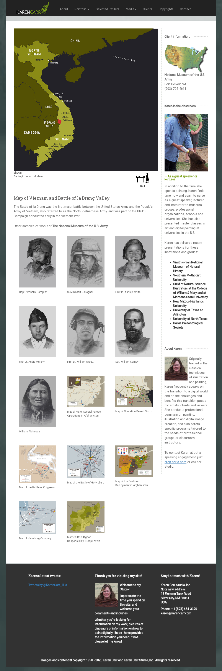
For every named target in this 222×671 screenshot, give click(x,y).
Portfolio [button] (81, 9)
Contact (185, 9)
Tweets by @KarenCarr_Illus (47, 585)
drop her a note (175, 462)
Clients (147, 9)
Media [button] (130, 9)
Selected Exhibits (107, 9)
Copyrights (166, 9)
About (64, 9)
